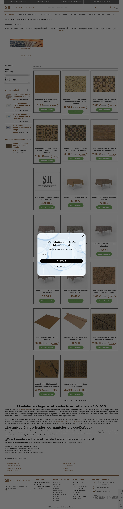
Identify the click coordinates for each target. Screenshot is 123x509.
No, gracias (61, 266)
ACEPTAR (61, 261)
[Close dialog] (83, 236)
